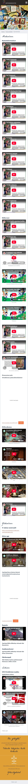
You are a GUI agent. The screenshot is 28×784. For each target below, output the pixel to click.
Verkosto (14, 751)
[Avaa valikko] (26, 2)
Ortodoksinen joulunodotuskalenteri (12, 378)
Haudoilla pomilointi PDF (7, 620)
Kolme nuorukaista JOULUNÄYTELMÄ (9, 422)
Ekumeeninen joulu (7, 375)
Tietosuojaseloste (20, 766)
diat (23, 643)
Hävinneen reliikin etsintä (9, 661)
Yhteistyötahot (14, 772)
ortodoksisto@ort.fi (6, 743)
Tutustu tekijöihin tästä (14, 748)
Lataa (21, 422)
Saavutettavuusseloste (9, 766)
